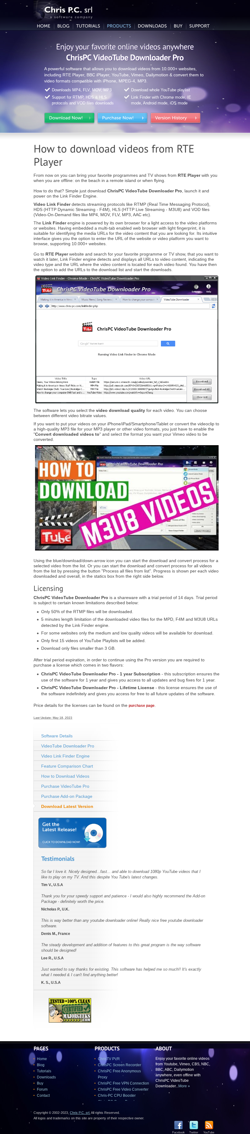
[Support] (199, 26)
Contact (43, 1095)
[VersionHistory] (175, 119)
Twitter (193, 1132)
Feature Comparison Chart (67, 766)
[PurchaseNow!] (122, 119)
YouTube (208, 1132)
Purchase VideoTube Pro (65, 786)
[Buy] (178, 26)
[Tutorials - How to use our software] (88, 26)
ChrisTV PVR (109, 1059)
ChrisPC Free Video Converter (123, 1089)
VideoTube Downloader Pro (67, 745)
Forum (42, 1089)
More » (184, 1086)
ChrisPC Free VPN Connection (123, 1083)
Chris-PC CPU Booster (117, 1095)
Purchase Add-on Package (66, 796)
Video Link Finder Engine (65, 756)
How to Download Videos (65, 776)
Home (42, 1059)
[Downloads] (152, 26)
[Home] (44, 26)
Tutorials (44, 1071)
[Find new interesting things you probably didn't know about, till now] (63, 26)
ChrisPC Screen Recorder (119, 1065)
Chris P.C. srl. (80, 1112)
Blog (41, 1065)
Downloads (46, 1077)
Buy (40, 1083)
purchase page (142, 705)
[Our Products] (119, 26)
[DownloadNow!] (69, 119)
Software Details (57, 735)
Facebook (178, 1132)
